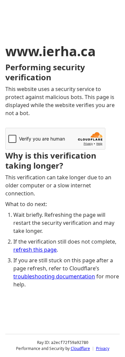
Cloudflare (80, 348)
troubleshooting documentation (54, 276)
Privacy (102, 348)
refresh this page (35, 249)
